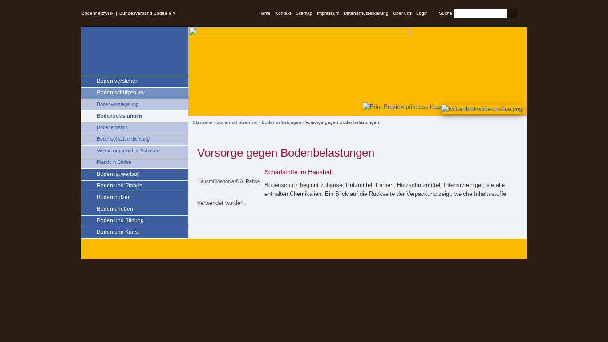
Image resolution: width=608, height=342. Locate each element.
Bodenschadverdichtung (123, 139)
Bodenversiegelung (117, 104)
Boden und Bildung (120, 220)
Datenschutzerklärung (366, 13)
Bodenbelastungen (119, 115)
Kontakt (283, 13)
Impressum (328, 13)
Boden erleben (115, 209)
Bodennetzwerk (97, 13)
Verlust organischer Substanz (129, 150)
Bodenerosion (112, 127)
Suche (445, 13)
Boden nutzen (114, 197)
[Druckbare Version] (400, 106)
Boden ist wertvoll (118, 174)
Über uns (402, 13)
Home (265, 13)
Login (422, 13)
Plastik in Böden (114, 162)
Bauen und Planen (119, 186)
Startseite (202, 122)
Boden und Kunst (118, 232)
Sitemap (304, 13)
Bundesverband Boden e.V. (148, 13)
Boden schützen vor (121, 93)
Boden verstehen (117, 81)
